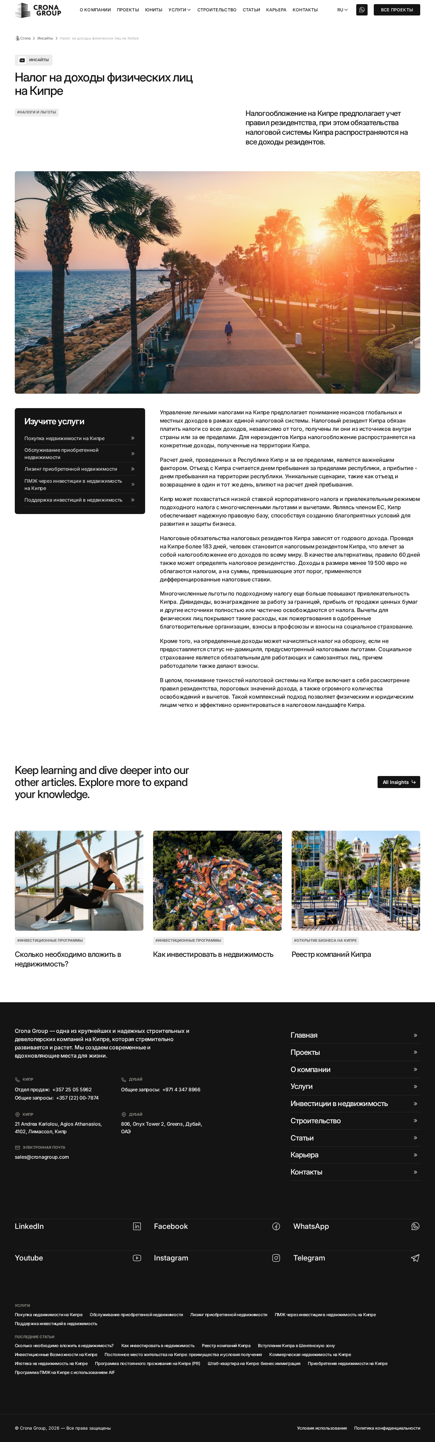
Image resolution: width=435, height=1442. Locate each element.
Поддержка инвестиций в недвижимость (56, 1323)
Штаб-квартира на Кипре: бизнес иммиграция (254, 1363)
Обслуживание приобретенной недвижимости (136, 1314)
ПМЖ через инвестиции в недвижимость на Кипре (325, 1314)
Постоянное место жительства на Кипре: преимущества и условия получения (183, 1354)
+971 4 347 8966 (181, 1089)
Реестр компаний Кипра (331, 954)
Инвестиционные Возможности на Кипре (56, 1354)
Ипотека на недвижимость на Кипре (51, 1363)
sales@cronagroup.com (42, 1157)
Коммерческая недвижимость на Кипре (310, 1354)
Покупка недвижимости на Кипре (49, 1314)
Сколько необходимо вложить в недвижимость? (68, 959)
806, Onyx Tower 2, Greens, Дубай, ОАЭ (161, 1127)
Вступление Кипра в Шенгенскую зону (296, 1345)
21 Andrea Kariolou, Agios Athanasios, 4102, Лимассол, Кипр (58, 1127)
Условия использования (322, 1428)
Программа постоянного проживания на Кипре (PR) (147, 1363)
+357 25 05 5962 (72, 1089)
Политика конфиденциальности (387, 1428)
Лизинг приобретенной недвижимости (228, 1314)
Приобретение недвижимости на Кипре (348, 1363)
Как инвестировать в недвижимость (213, 954)
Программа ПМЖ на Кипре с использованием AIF (65, 1372)
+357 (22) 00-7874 (77, 1098)
